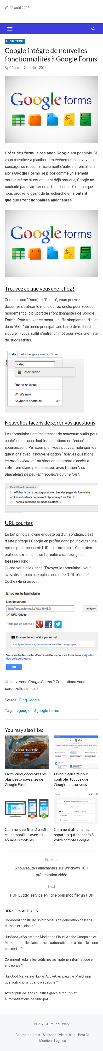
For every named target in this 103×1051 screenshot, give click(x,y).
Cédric (14, 68)
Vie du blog (67, 1035)
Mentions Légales (52, 1041)
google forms (47, 710)
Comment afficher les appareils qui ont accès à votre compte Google (74, 834)
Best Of (84, 1035)
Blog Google (29, 700)
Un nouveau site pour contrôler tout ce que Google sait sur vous (71, 779)
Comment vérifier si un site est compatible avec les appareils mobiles (26, 834)
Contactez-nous (28, 1035)
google (24, 710)
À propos (49, 1035)
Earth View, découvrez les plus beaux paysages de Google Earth (26, 779)
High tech (14, 41)
